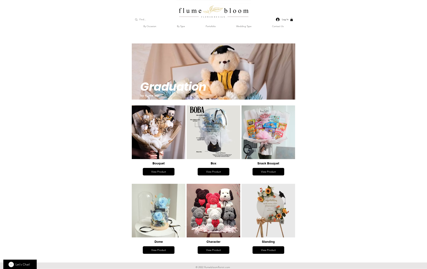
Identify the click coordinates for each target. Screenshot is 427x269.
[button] (291, 19)
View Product (158, 171)
